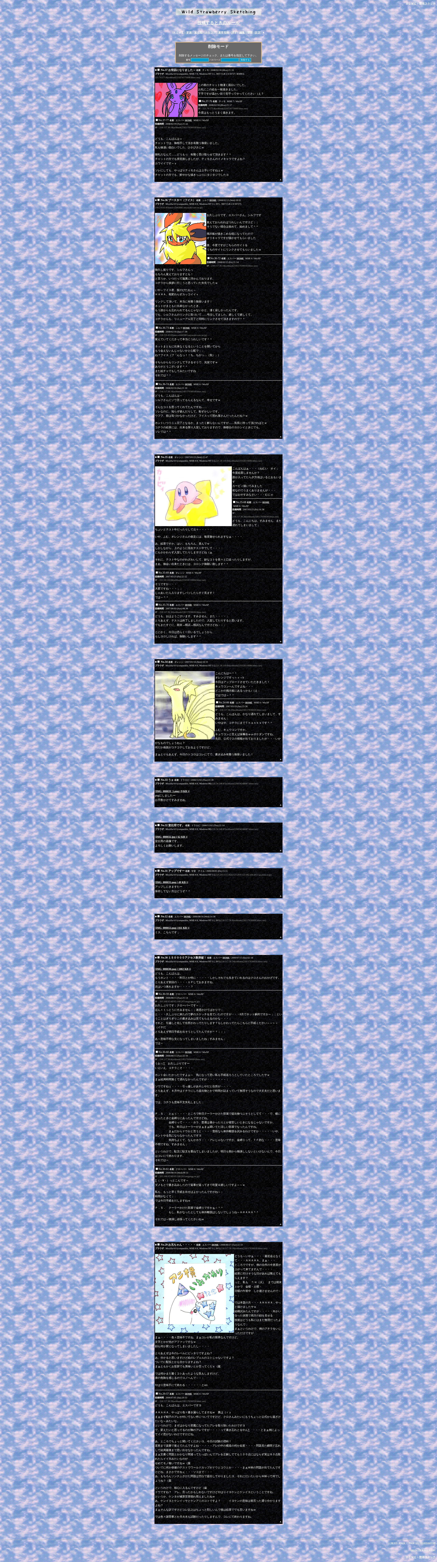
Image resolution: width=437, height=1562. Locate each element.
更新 (189, 32)
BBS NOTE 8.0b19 (419, 1550)
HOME (188, 120)
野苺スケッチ (427, 3)
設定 (257, 32)
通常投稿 (223, 32)
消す (234, 32)
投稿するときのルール (219, 22)
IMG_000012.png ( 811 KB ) (172, 927)
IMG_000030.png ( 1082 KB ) (173, 969)
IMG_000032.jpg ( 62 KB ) (171, 836)
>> (403, 1543)
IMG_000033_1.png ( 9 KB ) (172, 791)
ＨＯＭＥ (411, 3)
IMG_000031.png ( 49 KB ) (171, 882)
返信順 (198, 32)
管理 (250, 32)
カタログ (210, 32)
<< (392, 1543)
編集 (242, 32)
